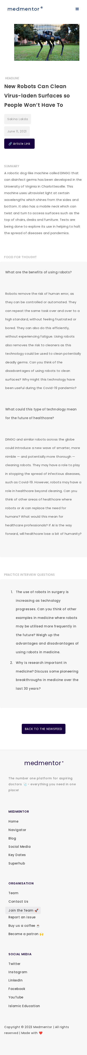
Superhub (16, 863)
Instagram (17, 972)
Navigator (17, 830)
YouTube (15, 997)
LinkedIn (15, 980)
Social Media (19, 846)
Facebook (16, 989)
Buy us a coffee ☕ (24, 925)
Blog (12, 838)
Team (13, 893)
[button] (77, 9)
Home (13, 821)
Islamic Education (24, 1006)
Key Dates (17, 855)
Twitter (14, 964)
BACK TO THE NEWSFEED (43, 729)
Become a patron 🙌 (26, 934)
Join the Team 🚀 (23, 910)
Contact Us (18, 901)
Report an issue (22, 917)
